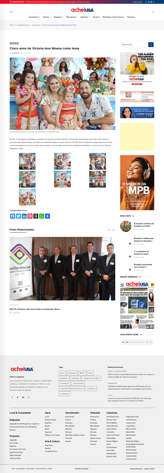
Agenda (47, 448)
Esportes (48, 432)
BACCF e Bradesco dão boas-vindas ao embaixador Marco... (35, 309)
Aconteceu (36, 25)
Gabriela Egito (111, 453)
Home (12, 25)
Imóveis (46, 17)
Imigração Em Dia (132, 417)
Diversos (93, 435)
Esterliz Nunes (112, 447)
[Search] (153, 12)
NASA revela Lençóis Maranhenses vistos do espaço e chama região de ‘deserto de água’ (58, 2)
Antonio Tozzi (111, 420)
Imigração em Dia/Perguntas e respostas (24, 424)
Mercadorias (71, 17)
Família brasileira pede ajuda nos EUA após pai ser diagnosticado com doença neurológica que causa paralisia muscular (129, 388)
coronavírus (64, 394)
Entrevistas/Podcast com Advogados (23, 427)
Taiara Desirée (131, 456)
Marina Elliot (130, 432)
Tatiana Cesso (131, 459)
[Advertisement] (137, 137)
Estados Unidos (120, 371)
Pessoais (130, 17)
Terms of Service (41, 468)
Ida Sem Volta (111, 456)
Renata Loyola (131, 450)
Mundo (47, 426)
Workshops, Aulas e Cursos (113, 17)
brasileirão (75, 378)
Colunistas (112, 412)
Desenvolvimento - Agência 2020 (142, 469)
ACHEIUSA (15, 53)
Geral (47, 412)
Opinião (128, 438)
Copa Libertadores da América (71, 389)
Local (110, 395)
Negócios (84, 17)
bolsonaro (72, 373)
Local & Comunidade (20, 412)
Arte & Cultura (52, 441)
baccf (62, 373)
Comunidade (112, 383)
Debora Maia (111, 438)
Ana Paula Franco (113, 417)
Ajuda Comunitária (16, 452)
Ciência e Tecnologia (52, 435)
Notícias (13, 430)
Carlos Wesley (112, 429)
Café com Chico (15, 458)
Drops (109, 444)
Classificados (72, 412)
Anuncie (68, 441)
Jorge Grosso (131, 423)
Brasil (110, 371)
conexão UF (64, 383)
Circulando (110, 432)
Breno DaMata (112, 423)
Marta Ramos (131, 435)
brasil (90, 373)
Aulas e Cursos (95, 438)
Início (13, 468)
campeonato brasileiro (91, 378)
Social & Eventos (23, 25)
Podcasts (15, 436)
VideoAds (95, 412)
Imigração (15, 420)
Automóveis (33, 17)
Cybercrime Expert (113, 435)
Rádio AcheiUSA (15, 455)
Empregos (58, 17)
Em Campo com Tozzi (17, 449)
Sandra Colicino (131, 453)
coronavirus (91, 389)
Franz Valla (110, 450)
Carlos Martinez (112, 426)
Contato (49, 468)
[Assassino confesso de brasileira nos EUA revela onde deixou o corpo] (125, 226)
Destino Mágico (112, 441)
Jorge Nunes (130, 426)
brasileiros (64, 378)
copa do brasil (78, 383)
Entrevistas (14, 443)
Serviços (96, 17)
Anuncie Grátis (20, 468)
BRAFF (82, 373)
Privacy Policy (30, 468)
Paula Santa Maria (132, 441)
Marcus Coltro (131, 429)
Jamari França (131, 420)
